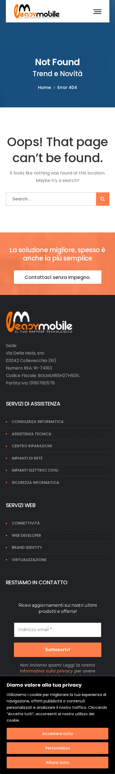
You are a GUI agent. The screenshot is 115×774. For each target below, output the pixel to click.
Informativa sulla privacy (46, 671)
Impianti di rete (27, 458)
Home (44, 87)
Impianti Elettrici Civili (35, 470)
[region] (57, 725)
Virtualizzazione (29, 559)
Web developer (26, 535)
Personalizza (57, 748)
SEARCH (102, 199)
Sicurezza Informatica (35, 482)
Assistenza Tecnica (31, 434)
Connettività (26, 523)
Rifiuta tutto (57, 762)
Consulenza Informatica (38, 421)
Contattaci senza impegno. (58, 277)
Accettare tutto (57, 733)
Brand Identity (27, 547)
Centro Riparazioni (32, 446)
